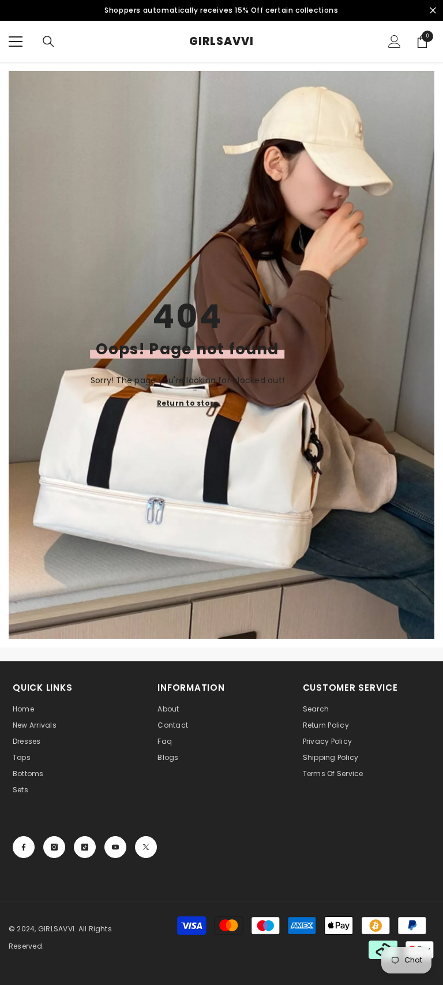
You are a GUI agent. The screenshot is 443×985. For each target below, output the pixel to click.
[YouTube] (115, 847)
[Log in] (394, 41)
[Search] (48, 41)
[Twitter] (146, 847)
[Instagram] (54, 847)
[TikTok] (85, 847)
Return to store (188, 403)
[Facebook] (24, 847)
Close (433, 10)
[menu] (15, 41)
